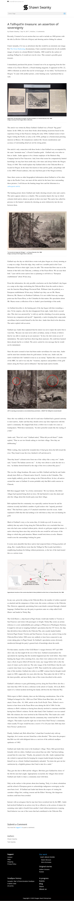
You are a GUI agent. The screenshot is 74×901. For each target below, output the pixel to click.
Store (41, 886)
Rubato (41, 872)
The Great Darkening (17, 49)
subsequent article (13, 186)
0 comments (41, 31)
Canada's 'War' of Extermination (17, 881)
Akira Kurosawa (46, 862)
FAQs (9, 859)
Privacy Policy (11, 864)
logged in (19, 827)
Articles (32, 31)
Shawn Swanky (14, 31)
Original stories (45, 866)
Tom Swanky (11, 842)
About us (43, 889)
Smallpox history (14, 878)
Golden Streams (44, 869)
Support (10, 854)
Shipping (10, 862)
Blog (41, 884)
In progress (44, 878)
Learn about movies (47, 857)
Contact (9, 857)
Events (42, 881)
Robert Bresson (46, 860)
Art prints (10, 886)
